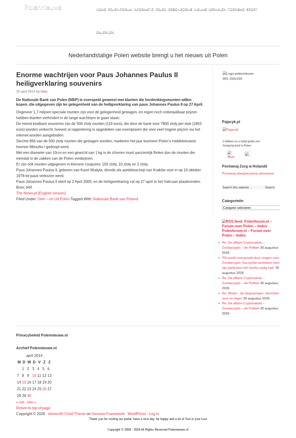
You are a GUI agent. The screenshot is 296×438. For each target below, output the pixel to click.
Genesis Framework (108, 414)
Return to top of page (33, 408)
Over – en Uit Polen (53, 199)
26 (44, 389)
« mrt (20, 402)
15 (24, 382)
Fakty (44, 91)
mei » (31, 402)
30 (29, 396)
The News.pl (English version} (41, 193)
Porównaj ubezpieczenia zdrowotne (248, 173)
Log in (154, 414)
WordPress (137, 414)
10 (34, 376)
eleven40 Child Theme (67, 414)
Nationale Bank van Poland (115, 199)
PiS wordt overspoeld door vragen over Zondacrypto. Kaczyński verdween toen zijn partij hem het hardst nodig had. (251, 263)
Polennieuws (43, 7)
